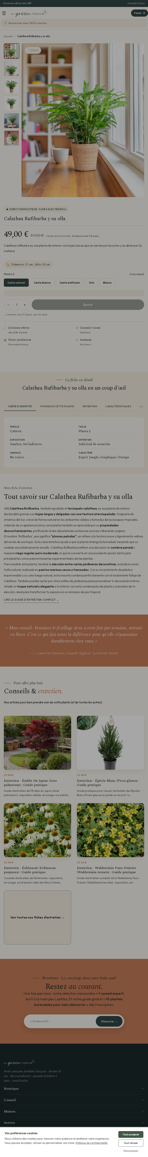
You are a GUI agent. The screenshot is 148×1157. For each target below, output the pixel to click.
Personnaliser (131, 1150)
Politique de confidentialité (92, 1143)
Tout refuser (131, 1143)
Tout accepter (131, 1134)
